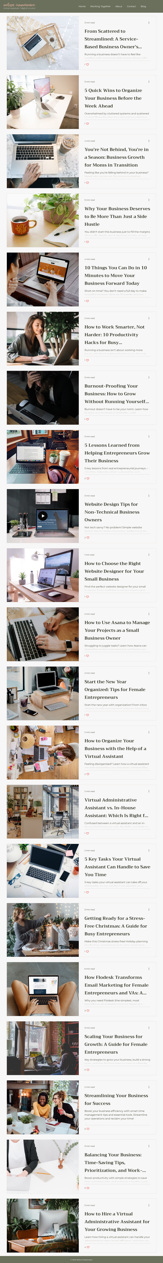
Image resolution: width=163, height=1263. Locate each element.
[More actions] (150, 22)
